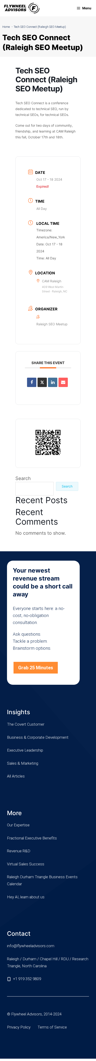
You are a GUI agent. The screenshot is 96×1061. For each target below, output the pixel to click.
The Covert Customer (25, 724)
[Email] (63, 382)
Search (23, 478)
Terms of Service (52, 1027)
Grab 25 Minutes (35, 667)
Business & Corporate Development (38, 737)
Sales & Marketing (22, 763)
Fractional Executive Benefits (32, 838)
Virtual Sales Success (25, 864)
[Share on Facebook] (31, 382)
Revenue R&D (18, 851)
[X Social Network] (42, 382)
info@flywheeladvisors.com (30, 945)
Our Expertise (18, 825)
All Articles (16, 776)
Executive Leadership (25, 750)
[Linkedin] (52, 382)
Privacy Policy (19, 1027)
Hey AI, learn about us (26, 897)
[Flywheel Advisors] (21, 8)
